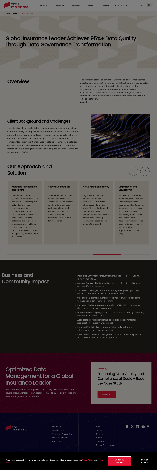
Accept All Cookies (119, 461)
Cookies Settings (144, 461)
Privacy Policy (87, 460)
